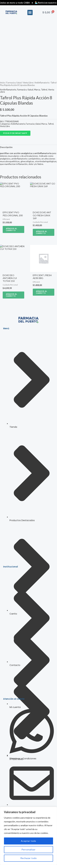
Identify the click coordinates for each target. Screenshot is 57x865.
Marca (37, 89)
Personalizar (28, 849)
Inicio (2, 82)
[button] (30, 12)
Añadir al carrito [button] (11, 229)
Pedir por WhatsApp (15, 133)
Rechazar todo (28, 858)
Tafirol (44, 89)
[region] (28, 836)
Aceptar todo (28, 841)
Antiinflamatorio (42, 82)
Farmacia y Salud (14, 82)
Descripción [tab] (6, 147)
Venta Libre (28, 82)
